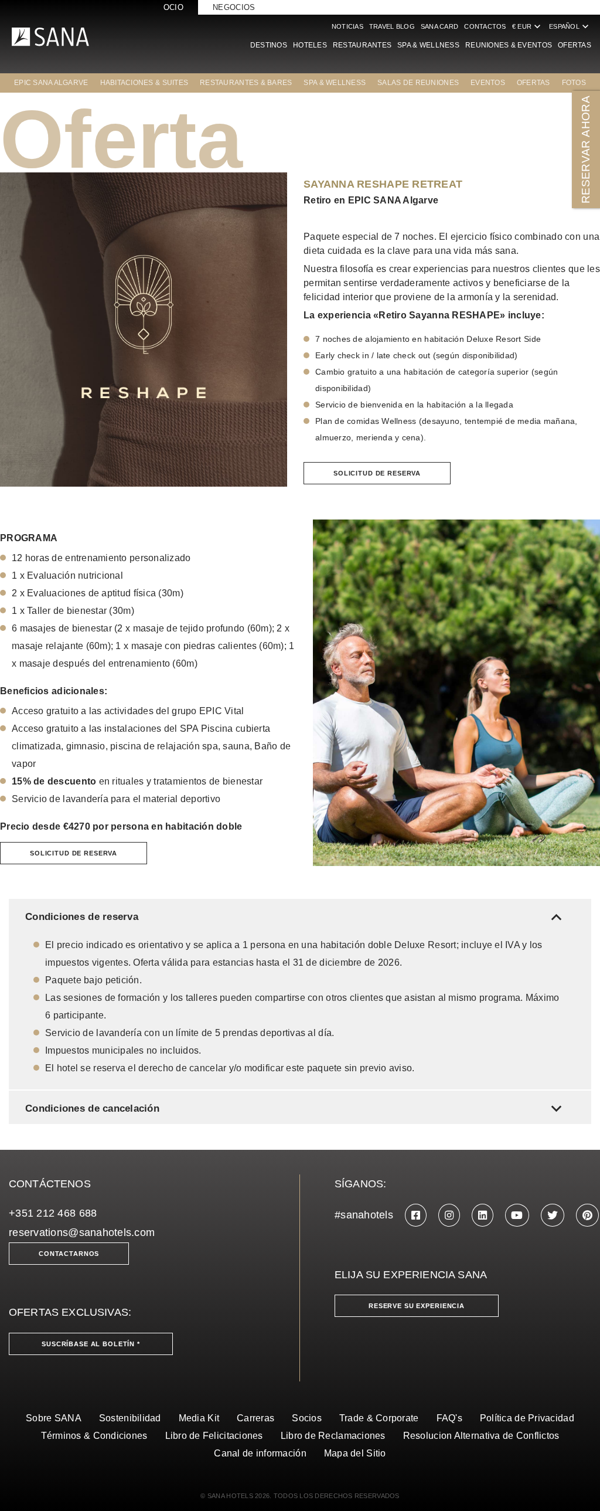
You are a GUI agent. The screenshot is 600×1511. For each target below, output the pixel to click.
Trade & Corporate (379, 1418)
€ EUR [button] (527, 26)
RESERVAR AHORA (585, 149)
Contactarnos (69, 1253)
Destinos (268, 45)
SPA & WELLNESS (335, 83)
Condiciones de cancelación (296, 1108)
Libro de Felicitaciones (214, 1436)
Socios (307, 1418)
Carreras (255, 1418)
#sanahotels (364, 1215)
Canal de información (260, 1453)
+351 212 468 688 (53, 1213)
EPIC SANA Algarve (51, 83)
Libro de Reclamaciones (333, 1436)
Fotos (574, 83)
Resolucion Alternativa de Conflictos (481, 1436)
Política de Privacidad (527, 1418)
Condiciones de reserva (296, 917)
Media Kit (199, 1418)
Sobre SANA (53, 1418)
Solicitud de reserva (377, 473)
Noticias (347, 26)
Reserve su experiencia (417, 1305)
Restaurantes (362, 45)
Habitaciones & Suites (144, 83)
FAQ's (449, 1418)
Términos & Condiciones (94, 1436)
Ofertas (574, 45)
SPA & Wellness (428, 45)
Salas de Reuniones (418, 83)
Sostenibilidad (130, 1418)
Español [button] (570, 26)
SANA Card (439, 26)
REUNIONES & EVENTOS (508, 45)
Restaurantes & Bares (246, 83)
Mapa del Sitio (355, 1453)
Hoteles (310, 45)
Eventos (488, 83)
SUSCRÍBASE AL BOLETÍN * (91, 1343)
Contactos (485, 26)
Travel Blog (392, 26)
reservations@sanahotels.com (82, 1232)
